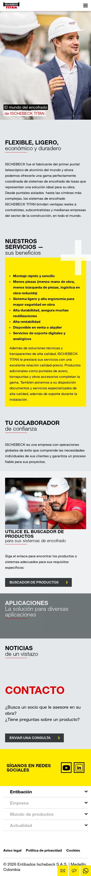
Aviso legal (12, 850)
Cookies (73, 850)
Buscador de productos (34, 582)
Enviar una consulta (30, 738)
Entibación (21, 791)
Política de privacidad (44, 850)
